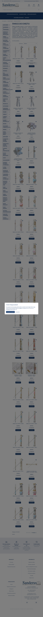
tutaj (16, 309)
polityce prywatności (30, 308)
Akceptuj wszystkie (10, 311)
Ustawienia (17, 311)
